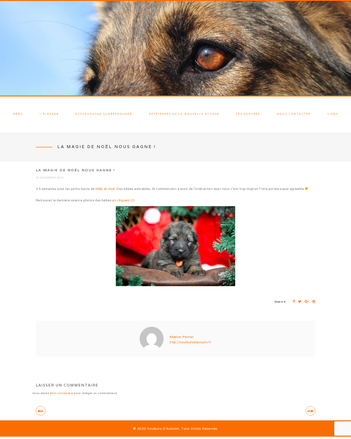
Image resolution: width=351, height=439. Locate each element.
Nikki (99, 189)
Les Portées (248, 113)
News (18, 113)
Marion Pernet (182, 337)
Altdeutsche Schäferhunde (103, 113)
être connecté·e (61, 393)
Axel (111, 189)
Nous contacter (294, 113)
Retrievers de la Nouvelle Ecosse (184, 113)
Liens (333, 113)
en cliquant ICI (123, 200)
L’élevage (49, 113)
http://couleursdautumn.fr (190, 342)
